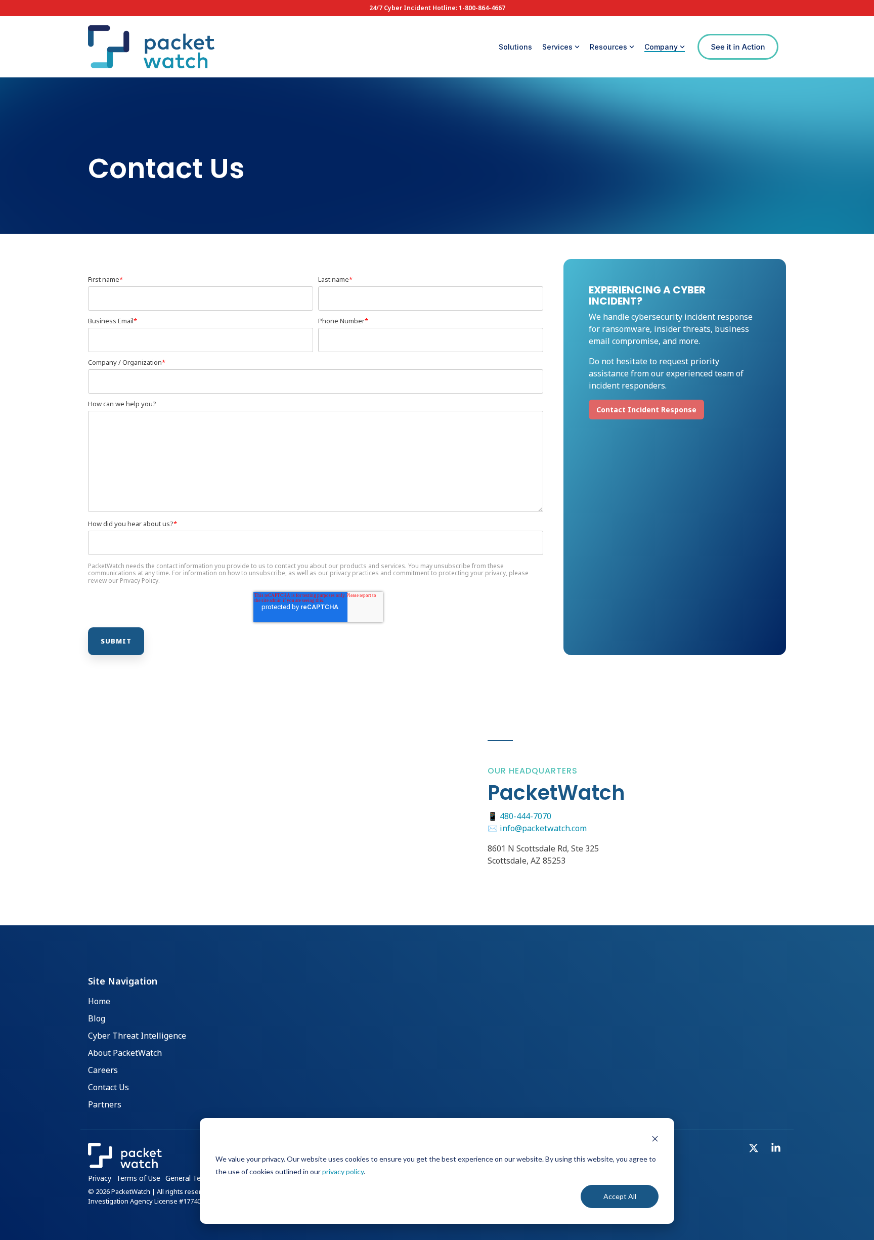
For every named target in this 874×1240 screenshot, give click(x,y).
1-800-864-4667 (482, 8)
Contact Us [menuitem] (108, 1088)
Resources (608, 46)
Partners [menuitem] (104, 1105)
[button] (754, 1149)
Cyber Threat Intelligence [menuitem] (137, 1036)
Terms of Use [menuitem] (138, 1178)
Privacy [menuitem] (99, 1178)
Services (557, 46)
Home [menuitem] (99, 1002)
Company (661, 46)
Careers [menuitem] (103, 1070)
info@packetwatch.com (543, 828)
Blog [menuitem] (96, 1019)
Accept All (619, 1196)
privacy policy (343, 1171)
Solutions (515, 46)
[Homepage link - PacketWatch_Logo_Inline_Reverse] (125, 1163)
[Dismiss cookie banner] (655, 1140)
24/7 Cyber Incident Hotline (412, 8)
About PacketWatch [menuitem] (125, 1053)
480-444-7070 (525, 816)
